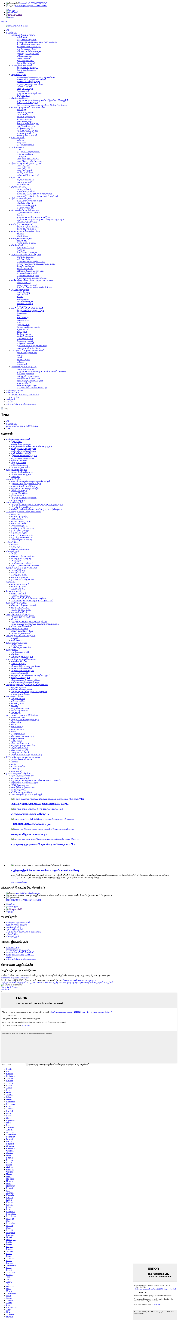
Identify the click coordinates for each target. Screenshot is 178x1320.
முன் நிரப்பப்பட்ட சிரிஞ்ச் (27, 49)
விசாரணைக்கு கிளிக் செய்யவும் (15, 978)
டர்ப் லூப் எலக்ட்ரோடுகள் (27, 222)
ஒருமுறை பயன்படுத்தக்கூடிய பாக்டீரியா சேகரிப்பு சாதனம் (41, 371)
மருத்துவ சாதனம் (8, 982)
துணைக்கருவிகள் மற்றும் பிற (23, 367)
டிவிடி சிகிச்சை (17, 138)
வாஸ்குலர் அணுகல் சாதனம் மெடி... (29, 834)
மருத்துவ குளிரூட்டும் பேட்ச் (28, 348)
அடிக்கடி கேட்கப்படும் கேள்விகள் (25, 395)
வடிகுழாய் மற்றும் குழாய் (21, 238)
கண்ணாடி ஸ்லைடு (25, 303)
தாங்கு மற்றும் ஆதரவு (20, 694)
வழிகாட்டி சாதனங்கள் (26, 191)
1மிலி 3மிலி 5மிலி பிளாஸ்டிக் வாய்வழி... (31, 824)
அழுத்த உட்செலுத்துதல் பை (28, 152)
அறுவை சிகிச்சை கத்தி (27, 273)
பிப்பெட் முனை (23, 299)
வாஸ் (19, 322)
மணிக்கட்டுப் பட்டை (25, 257)
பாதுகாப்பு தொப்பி (24, 383)
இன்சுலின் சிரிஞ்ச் (24, 86)
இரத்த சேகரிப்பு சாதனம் (21, 65)
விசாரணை (16, 882)
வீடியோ (9, 957)
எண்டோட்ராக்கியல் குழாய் (28, 124)
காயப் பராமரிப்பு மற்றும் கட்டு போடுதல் (27, 308)
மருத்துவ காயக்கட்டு (26, 180)
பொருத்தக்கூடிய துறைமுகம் (29, 44)
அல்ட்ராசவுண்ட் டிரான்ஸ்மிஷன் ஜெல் (32, 388)
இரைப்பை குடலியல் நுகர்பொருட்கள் (26, 163)
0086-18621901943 (14, 900)
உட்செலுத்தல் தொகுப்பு (26, 154)
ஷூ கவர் (20, 362)
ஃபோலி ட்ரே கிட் (23, 184)
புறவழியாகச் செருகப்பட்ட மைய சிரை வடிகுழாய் (37, 42)
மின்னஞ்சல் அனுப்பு (9, 987)
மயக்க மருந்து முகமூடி (26, 117)
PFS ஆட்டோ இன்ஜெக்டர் (27, 103)
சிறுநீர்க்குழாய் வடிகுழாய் (27, 252)
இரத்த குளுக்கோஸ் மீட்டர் (28, 226)
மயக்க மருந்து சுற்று (25, 112)
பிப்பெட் (20, 296)
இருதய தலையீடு (18, 187)
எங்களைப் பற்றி (12, 392)
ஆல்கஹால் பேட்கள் (25, 339)
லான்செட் (21, 72)
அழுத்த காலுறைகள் (25, 145)
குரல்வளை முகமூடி (25, 121)
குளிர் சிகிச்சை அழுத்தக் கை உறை (32, 346)
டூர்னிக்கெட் (22, 313)
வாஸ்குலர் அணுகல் (14, 390)
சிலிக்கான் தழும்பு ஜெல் (27, 385)
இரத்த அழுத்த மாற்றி (26, 63)
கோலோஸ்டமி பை (24, 334)
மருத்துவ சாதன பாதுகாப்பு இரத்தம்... (30, 814)
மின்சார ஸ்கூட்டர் (24, 282)
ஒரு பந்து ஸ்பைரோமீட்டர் (27, 133)
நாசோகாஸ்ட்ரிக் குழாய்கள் (28, 175)
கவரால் (20, 355)
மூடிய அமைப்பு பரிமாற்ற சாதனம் (30, 161)
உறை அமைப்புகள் (24, 189)
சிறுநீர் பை (21, 250)
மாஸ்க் (19, 357)
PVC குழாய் (22, 240)
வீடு (8, 30)
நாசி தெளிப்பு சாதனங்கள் (28, 376)
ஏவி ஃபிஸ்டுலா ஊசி (25, 60)
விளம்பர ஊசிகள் (44, 982)
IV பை (19, 149)
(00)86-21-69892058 (32, 900)
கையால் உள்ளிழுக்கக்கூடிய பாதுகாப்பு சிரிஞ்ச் (36, 77)
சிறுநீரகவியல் (17, 245)
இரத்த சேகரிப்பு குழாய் (26, 70)
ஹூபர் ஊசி (22, 37)
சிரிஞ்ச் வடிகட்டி (23, 96)
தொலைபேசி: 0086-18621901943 (33, 3)
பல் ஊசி (20, 233)
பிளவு (19, 315)
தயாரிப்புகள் (11, 32)
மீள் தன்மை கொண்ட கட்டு (28, 327)
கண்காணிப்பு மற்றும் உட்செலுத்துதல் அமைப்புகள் (37, 196)
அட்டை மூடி (22, 306)
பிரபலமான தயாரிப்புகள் (73, 980)
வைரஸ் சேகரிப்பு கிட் (25, 208)
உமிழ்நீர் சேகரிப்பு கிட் (25, 203)
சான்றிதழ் (15, 397)
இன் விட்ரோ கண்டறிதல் (21, 198)
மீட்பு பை (20, 215)
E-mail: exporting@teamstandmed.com (31, 5)
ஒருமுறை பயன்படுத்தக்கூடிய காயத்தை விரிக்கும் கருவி (41, 219)
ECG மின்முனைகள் (25, 374)
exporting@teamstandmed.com (27, 893)
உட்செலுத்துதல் (17, 147)
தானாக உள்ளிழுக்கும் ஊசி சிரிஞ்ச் (31, 79)
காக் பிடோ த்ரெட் (24, 259)
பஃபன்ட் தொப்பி (23, 360)
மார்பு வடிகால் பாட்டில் (25, 369)
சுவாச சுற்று (21, 110)
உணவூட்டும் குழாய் (24, 170)
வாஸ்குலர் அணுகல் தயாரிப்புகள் (20, 954)
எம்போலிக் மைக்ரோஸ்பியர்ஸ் (29, 46)
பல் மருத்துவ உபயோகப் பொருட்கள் (26, 231)
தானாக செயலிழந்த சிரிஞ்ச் (28, 81)
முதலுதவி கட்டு (23, 325)
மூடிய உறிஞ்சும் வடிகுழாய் (27, 131)
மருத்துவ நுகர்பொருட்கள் (82, 982)
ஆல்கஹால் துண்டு (25, 341)
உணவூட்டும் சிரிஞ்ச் (25, 88)
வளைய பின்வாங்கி (25, 268)
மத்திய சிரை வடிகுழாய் (26, 39)
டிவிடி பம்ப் (21, 140)
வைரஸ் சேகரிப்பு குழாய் (26, 205)
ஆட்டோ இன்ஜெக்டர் (20, 98)
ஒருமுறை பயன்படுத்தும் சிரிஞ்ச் (30, 84)
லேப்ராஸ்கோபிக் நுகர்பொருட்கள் (25, 210)
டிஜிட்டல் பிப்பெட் (23, 294)
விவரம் (24, 882)
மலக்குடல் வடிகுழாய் (25, 173)
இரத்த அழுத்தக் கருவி (26, 229)
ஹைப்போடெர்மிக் (18, 74)
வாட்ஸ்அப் (5, 989)
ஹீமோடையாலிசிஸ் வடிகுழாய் (29, 51)
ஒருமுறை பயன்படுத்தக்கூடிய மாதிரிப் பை (34, 217)
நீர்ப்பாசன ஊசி (23, 91)
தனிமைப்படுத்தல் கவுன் (27, 353)
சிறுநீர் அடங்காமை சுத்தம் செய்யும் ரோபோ (35, 287)
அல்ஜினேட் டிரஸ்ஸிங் (25, 343)
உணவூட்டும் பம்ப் (23, 168)
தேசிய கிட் (16, 177)
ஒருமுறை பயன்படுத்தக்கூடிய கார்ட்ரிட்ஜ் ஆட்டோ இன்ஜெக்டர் (42, 100)
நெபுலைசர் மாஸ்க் (24, 119)
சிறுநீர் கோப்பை (23, 292)
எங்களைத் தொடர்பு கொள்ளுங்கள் (21, 404)
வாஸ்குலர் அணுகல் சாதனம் (23, 35)
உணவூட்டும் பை (23, 166)
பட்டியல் (9, 402)
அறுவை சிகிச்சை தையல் (28, 275)
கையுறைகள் (22, 364)
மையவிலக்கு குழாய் (25, 301)
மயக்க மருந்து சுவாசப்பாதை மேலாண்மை (28, 107)
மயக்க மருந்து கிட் (24, 182)
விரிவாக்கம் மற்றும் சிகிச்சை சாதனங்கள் (34, 194)
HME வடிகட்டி (23, 114)
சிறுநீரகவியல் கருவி (25, 247)
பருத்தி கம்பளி (23, 329)
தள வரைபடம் (90, 980)
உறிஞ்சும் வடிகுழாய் (25, 128)
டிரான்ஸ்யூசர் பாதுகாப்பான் (28, 53)
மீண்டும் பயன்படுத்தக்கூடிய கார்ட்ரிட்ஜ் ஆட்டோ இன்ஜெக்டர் (42, 105)
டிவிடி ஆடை (22, 142)
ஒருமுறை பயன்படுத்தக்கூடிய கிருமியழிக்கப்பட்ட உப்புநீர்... (40, 803)
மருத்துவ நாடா (23, 320)
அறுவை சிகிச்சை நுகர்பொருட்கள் (26, 254)
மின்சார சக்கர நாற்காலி (27, 285)
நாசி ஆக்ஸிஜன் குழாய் (26, 126)
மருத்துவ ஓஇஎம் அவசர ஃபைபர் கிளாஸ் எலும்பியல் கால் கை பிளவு (45, 870)
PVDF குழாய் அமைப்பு (26, 243)
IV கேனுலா (21, 156)
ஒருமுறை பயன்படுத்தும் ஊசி (29, 93)
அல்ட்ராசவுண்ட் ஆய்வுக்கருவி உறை (32, 278)
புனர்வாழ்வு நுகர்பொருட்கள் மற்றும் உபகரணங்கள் (32, 280)
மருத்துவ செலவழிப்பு (62, 982)
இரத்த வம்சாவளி (24, 58)
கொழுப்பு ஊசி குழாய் (26, 266)
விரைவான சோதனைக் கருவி (29, 201)
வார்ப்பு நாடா (22, 332)
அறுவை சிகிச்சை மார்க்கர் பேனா (31, 261)
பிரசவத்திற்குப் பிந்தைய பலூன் (30, 381)
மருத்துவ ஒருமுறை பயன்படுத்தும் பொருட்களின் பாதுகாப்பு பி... (43, 844)
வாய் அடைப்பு (22, 236)
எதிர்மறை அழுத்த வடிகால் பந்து (30, 271)
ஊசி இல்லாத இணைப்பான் (28, 378)
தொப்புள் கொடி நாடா (26, 336)
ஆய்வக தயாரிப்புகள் (20, 289)
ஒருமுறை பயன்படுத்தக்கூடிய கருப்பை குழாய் (36, 264)
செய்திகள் (10, 399)
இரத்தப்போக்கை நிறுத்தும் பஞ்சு (30, 310)
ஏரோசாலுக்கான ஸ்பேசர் (27, 135)
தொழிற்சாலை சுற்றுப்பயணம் (18, 950)
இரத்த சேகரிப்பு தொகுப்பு (27, 67)
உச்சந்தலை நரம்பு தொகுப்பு (28, 159)
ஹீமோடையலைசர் (24, 56)
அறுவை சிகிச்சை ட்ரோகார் (28, 212)
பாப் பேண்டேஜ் (23, 317)
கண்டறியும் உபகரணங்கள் (22, 224)
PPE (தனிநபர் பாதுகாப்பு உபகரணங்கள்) (28, 350)
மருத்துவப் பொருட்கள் (26, 982)
